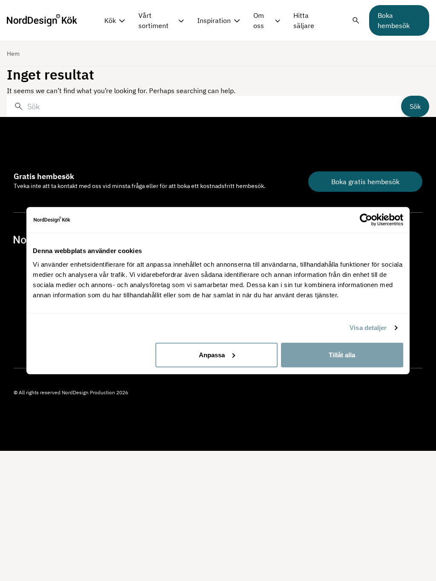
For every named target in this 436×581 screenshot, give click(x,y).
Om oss (258, 20)
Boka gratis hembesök (365, 181)
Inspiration (214, 20)
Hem (13, 53)
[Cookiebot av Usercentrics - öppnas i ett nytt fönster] (366, 220)
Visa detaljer (368, 327)
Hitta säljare (303, 20)
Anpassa (212, 354)
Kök (110, 20)
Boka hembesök (394, 20)
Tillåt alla (342, 354)
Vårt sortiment (153, 20)
